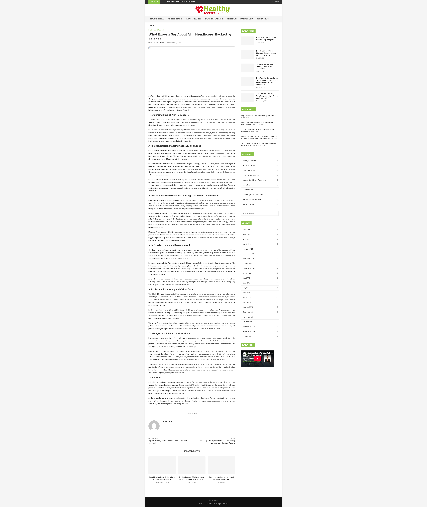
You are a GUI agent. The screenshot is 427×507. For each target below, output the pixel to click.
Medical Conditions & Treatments (261, 180)
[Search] (277, 32)
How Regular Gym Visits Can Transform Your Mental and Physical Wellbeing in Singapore (267, 81)
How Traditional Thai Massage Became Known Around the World (266, 53)
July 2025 (246, 278)
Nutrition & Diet (246, 19)
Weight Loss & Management (261, 199)
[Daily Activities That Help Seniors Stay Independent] (247, 40)
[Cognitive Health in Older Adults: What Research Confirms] (162, 465)
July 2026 (246, 229)
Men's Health (261, 185)
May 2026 (246, 234)
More (152, 25)
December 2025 (248, 254)
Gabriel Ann (160, 43)
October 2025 (248, 263)
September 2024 (249, 327)
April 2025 (246, 293)
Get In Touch (274, 1)
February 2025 (248, 302)
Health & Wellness (193, 19)
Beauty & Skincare (157, 19)
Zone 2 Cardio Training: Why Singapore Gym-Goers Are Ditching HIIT (267, 96)
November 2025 (248, 259)
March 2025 (247, 297)
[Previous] (162, 2)
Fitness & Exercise (175, 19)
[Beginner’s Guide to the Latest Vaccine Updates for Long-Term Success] (221, 465)
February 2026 (248, 249)
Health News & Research (213, 19)
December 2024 (248, 312)
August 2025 (247, 273)
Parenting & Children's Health (261, 194)
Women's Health (261, 204)
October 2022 (248, 336)
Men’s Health (232, 19)
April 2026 (246, 239)
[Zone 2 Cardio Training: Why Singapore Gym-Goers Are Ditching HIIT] (247, 97)
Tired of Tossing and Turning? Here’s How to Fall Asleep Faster (267, 67)
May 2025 (246, 288)
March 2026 (247, 244)
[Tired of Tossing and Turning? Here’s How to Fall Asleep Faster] (247, 68)
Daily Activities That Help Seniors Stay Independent (187, 2)
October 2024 (248, 322)
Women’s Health (263, 19)
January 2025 (248, 307)
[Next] (165, 2)
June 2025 (246, 283)
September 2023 (249, 331)
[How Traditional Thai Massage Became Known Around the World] (247, 54)
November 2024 (248, 317)
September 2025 (249, 268)
